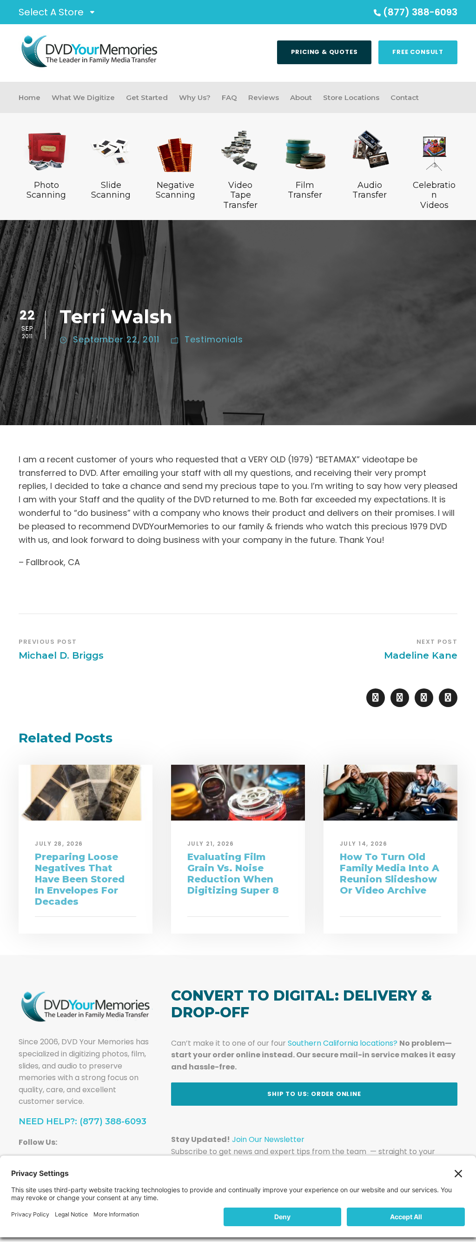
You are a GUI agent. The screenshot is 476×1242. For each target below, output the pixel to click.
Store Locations (351, 97)
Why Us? (195, 97)
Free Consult (417, 51)
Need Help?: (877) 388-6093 (82, 1121)
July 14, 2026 (364, 844)
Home (29, 97)
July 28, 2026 (59, 844)
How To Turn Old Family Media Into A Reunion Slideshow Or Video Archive (389, 873)
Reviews (263, 97)
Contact (404, 97)
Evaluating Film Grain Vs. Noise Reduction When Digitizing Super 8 (233, 873)
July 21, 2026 (210, 844)
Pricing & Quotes (324, 51)
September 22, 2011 (116, 339)
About (301, 97)
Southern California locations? (342, 1043)
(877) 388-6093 (420, 12)
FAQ (229, 97)
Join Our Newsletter (268, 1139)
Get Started (147, 97)
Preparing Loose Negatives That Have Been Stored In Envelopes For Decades (80, 879)
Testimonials (214, 339)
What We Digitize (83, 97)
